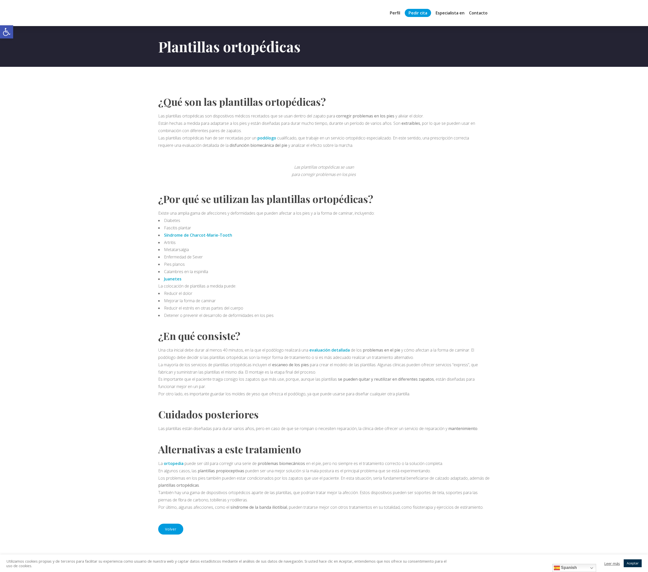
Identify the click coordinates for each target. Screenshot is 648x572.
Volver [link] (170, 529)
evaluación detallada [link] (329, 350)
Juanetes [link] (172, 279)
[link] (6, 31)
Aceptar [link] (633, 563)
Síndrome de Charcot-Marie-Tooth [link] (198, 235)
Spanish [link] (568, 567)
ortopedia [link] (174, 463)
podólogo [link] (266, 138)
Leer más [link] (612, 563)
